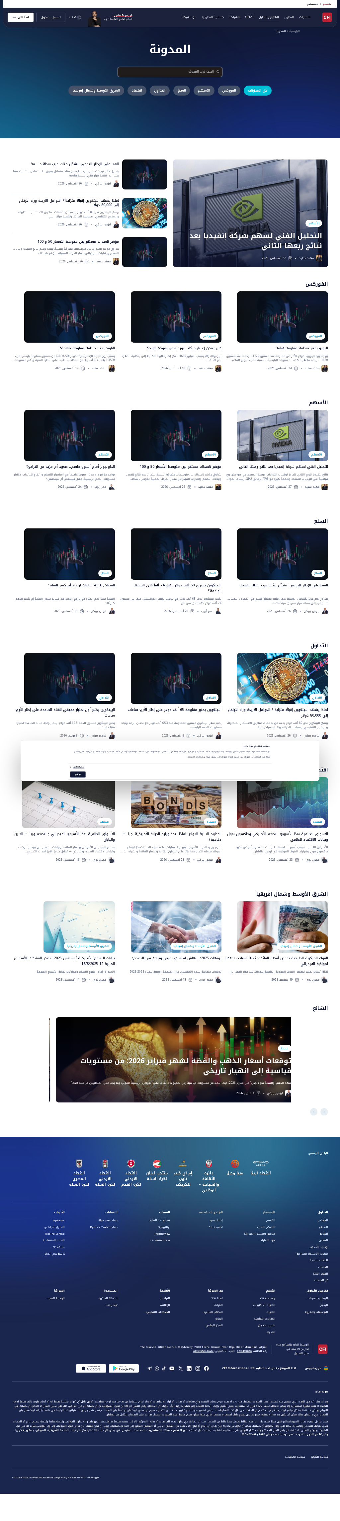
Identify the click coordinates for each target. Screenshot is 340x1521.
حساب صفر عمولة (108, 1220)
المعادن (323, 1240)
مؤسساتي (312, 4)
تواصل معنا (112, 1305)
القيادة (218, 1305)
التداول (159, 90)
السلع (182, 90)
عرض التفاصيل (78, 767)
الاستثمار (269, 1212)
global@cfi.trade (203, 1351)
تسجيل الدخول (51, 17)
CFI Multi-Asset (160, 1240)
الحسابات (111, 1212)
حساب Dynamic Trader (104, 1227)
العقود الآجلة (320, 1273)
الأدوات (59, 1212)
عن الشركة (215, 1291)
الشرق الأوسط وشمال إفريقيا (96, 90)
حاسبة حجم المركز (55, 1253)
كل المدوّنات (257, 90)
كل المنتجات (321, 1280)
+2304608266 (244, 1351)
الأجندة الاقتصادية (54, 1240)
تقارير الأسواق (266, 1325)
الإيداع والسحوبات (318, 1298)
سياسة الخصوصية (295, 1456)
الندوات (271, 1312)
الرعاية (219, 1318)
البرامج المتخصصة (211, 1212)
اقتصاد (137, 90)
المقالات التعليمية (264, 1318)
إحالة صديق (216, 1220)
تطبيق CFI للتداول (159, 1220)
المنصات (164, 1212)
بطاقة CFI (59, 1247)
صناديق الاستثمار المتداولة (312, 1253)
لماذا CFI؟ (217, 1298)
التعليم (270, 1291)
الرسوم (324, 1305)
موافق (78, 774)
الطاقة (324, 1233)
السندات (323, 1267)
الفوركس (229, 90)
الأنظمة (165, 1291)
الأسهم (204, 90)
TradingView (162, 1233)
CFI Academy (267, 1298)
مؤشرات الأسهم (319, 1247)
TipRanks (58, 1220)
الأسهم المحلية (266, 1227)
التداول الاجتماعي (54, 1227)
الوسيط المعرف (56, 1298)
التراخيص (165, 1298)
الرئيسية (295, 31)
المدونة (281, 31)
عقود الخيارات (267, 1240)
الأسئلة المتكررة (108, 1298)
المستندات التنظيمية (158, 1312)
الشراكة (235, 17)
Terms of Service (85, 1478)
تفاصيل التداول (317, 1291)
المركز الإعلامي (214, 1325)
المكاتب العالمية (213, 1312)
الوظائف (165, 1305)
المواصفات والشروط (316, 1312)
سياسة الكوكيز (319, 1456)
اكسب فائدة (216, 1227)
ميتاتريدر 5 (164, 1227)
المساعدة (111, 1291)
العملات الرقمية (319, 1260)
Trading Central (54, 1233)
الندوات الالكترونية (264, 1305)
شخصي (327, 4)
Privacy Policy (67, 1478)
